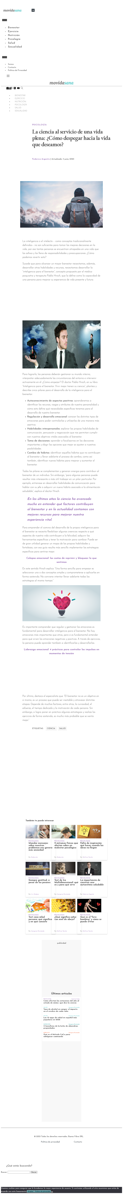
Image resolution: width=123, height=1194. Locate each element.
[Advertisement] (73, 171)
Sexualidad (15, 47)
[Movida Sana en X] (15, 88)
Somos (11, 64)
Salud (11, 43)
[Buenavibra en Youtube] (18, 88)
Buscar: (4, 1172)
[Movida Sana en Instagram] (11, 88)
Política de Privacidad (17, 70)
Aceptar (30, 1191)
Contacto (12, 67)
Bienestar (14, 27)
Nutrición (14, 35)
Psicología (14, 39)
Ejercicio (13, 31)
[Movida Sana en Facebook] (7, 88)
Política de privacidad (50, 1142)
